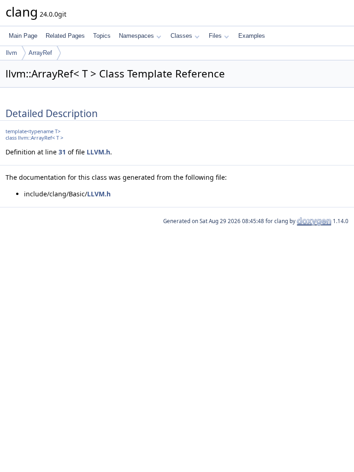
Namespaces (136, 35)
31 (62, 152)
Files (215, 35)
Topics (102, 35)
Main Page (23, 35)
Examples (251, 35)
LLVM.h (98, 152)
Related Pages (65, 35)
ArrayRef (40, 52)
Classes (181, 35)
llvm (11, 52)
